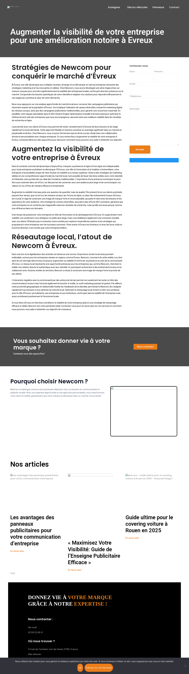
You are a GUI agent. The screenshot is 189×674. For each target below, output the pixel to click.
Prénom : (158, 71)
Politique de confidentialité (99, 667)
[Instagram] (33, 637)
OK (80, 667)
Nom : (132, 71)
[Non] (185, 665)
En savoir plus (17, 551)
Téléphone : (135, 96)
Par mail (32, 627)
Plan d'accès (34, 654)
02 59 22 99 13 (35, 632)
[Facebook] (29, 637)
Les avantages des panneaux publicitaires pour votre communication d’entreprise (35, 530)
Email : (132, 83)
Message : (134, 108)
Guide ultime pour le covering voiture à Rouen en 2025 (149, 524)
